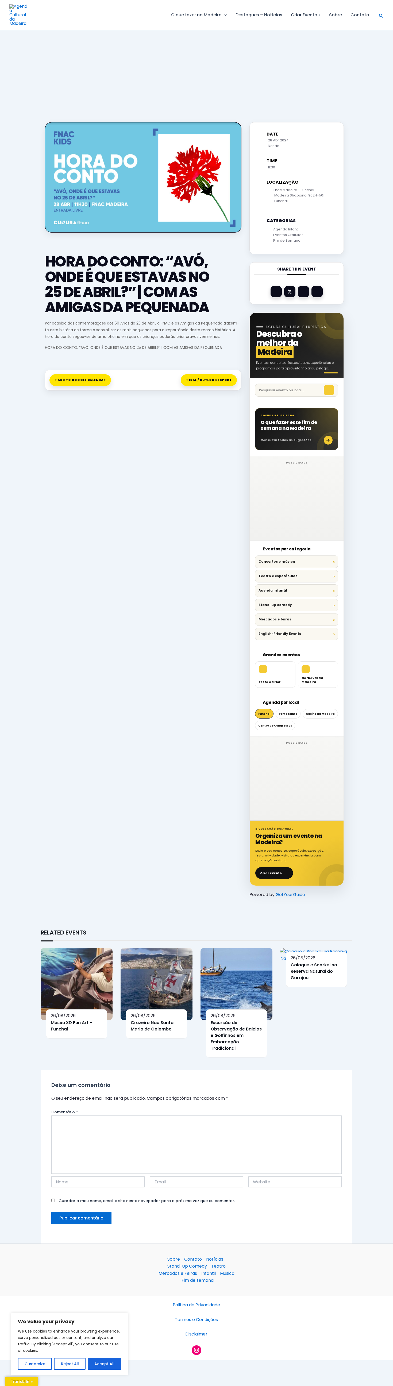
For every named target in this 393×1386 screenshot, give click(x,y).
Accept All (104, 1363)
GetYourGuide (290, 894)
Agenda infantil (273, 590)
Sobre (335, 15)
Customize (35, 1363)
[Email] (317, 291)
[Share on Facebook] (276, 291)
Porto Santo (288, 714)
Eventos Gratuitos (288, 234)
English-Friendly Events (280, 633)
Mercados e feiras (275, 619)
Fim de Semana (286, 240)
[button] (224, 15)
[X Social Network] (289, 291)
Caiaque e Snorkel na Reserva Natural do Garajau (314, 971)
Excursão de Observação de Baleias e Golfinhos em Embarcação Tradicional (236, 1035)
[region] (69, 1344)
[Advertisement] (196, 69)
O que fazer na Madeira (196, 15)
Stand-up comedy (275, 605)
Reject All (70, 1363)
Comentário (64, 1112)
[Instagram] (196, 1350)
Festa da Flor (270, 682)
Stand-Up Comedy (187, 1266)
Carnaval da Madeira (312, 680)
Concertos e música (277, 561)
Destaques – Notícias (259, 15)
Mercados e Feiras (178, 1273)
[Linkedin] (303, 291)
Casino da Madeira (320, 714)
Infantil (208, 1273)
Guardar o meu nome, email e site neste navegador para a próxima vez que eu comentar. (147, 1200)
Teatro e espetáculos (278, 576)
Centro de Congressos (275, 726)
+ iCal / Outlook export (209, 380)
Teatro (218, 1266)
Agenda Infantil (286, 229)
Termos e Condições (196, 1319)
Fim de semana (198, 1280)
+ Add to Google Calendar (80, 380)
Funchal (264, 714)
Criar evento (271, 873)
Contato (359, 15)
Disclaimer (196, 1334)
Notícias (214, 1259)
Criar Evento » (306, 15)
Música (227, 1273)
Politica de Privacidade (196, 1305)
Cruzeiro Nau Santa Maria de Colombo (152, 1026)
